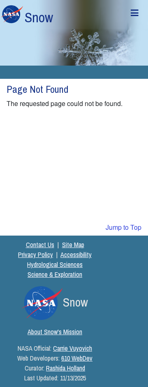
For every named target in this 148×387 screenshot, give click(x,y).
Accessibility (76, 254)
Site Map (73, 244)
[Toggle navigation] (134, 14)
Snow (39, 17)
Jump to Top (123, 227)
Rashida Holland (65, 368)
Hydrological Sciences (55, 264)
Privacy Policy (35, 254)
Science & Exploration (55, 274)
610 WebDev (76, 358)
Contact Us (40, 244)
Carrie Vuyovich (72, 348)
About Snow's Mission (55, 331)
